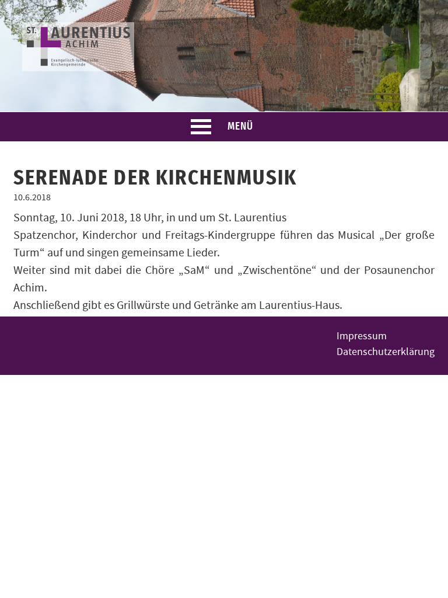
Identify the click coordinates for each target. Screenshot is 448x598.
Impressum (362, 336)
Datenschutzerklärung (386, 352)
